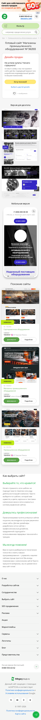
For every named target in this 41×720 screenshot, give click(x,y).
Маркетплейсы (8, 627)
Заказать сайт (26, 18)
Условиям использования (17, 693)
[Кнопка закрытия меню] (39, 2)
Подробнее (29, 340)
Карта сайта (20, 714)
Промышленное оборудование (17, 450)
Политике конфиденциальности (19, 690)
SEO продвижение (10, 606)
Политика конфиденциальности (20, 710)
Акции (5, 620)
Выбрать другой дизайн (20, 87)
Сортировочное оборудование (16, 329)
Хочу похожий (20, 82)
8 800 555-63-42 (25, 16)
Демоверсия (11, 340)
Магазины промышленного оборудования (15, 389)
